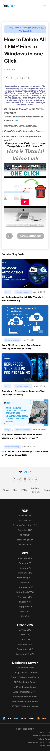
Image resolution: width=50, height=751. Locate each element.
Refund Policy (44, 739)
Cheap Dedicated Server (25, 672)
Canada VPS (25, 563)
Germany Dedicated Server (25, 701)
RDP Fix (19, 27)
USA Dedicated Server (25, 687)
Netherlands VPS (25, 592)
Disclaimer (45, 745)
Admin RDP (25, 520)
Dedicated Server (25, 667)
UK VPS (25, 616)
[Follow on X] (11, 78)
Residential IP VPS (25, 654)
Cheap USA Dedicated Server (25, 677)
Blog (11, 27)
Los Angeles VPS (25, 587)
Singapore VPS (24, 606)
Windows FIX (25, 31)
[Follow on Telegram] (28, 78)
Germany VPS (25, 572)
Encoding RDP (25, 530)
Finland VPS (25, 568)
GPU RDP (25, 535)
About (6, 490)
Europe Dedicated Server (25, 691)
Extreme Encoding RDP (25, 525)
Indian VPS (25, 582)
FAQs (24, 490)
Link (16, 120)
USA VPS (24, 611)
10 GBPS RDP (25, 544)
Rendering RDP (25, 539)
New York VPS (25, 597)
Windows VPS (25, 644)
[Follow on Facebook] (6, 78)
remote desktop (23, 292)
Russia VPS (25, 601)
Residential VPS (25, 649)
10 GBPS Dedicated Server (25, 706)
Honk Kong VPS (25, 577)
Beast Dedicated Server (25, 696)
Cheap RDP (25, 515)
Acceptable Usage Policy (39, 742)
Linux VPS (25, 639)
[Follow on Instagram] (17, 78)
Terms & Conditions (41, 735)
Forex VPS (25, 634)
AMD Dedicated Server (25, 682)
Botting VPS (25, 630)
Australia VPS (25, 558)
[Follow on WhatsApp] (22, 78)
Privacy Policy (44, 732)
